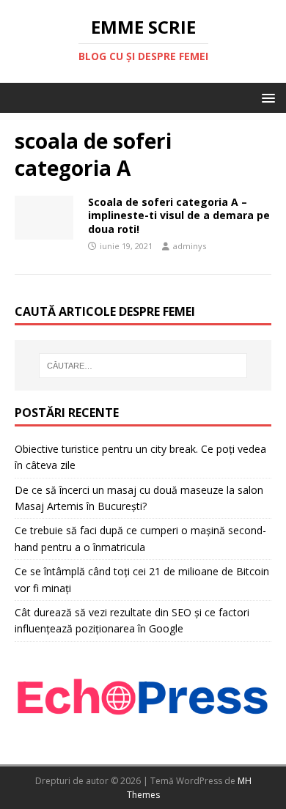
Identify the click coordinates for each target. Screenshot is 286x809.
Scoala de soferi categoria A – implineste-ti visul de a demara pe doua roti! (179, 215)
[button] (265, 97)
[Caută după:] (143, 365)
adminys (189, 245)
